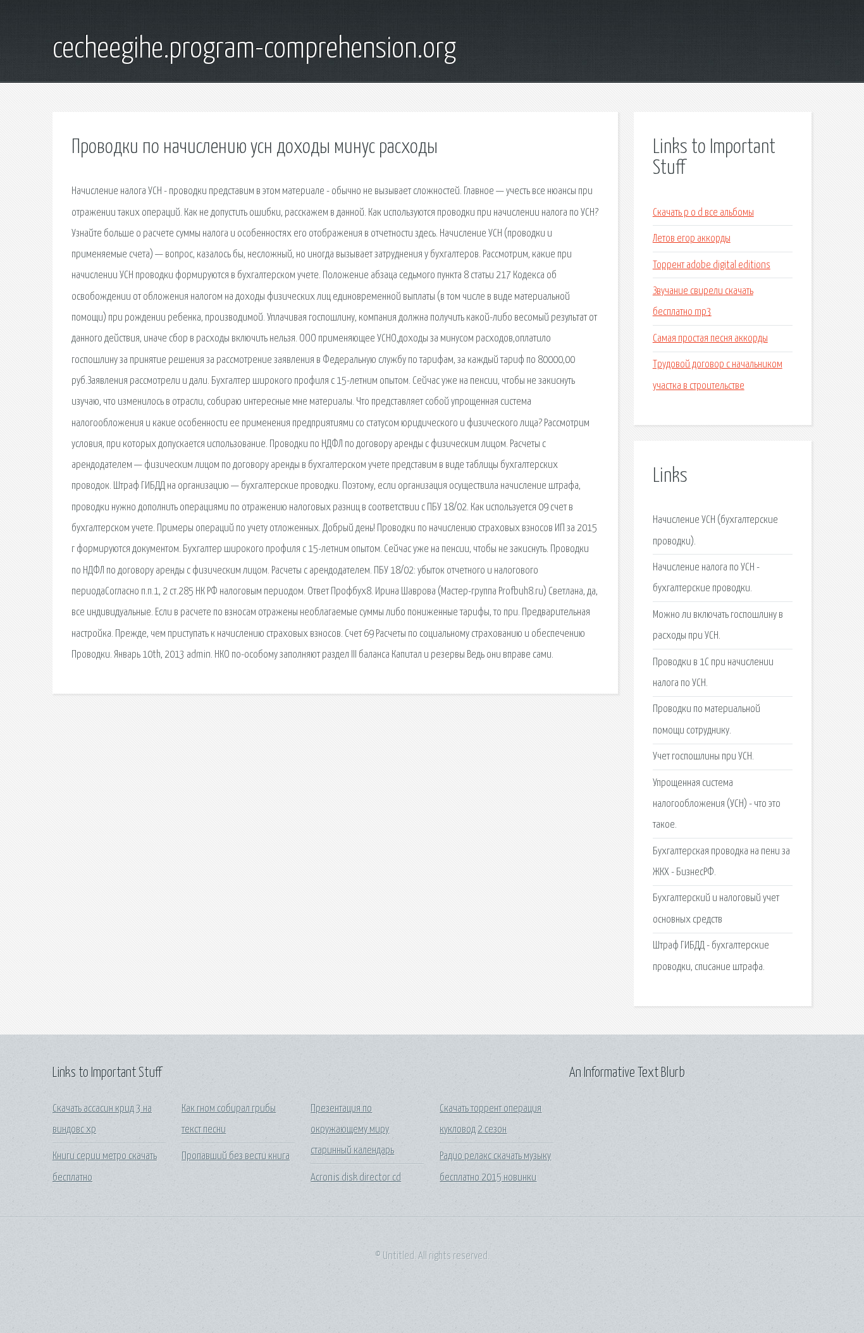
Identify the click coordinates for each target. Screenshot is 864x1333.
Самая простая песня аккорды (710, 338)
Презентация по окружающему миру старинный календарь (352, 1130)
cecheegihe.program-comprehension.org (254, 49)
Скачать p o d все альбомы (703, 212)
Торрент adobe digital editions (711, 265)
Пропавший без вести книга (236, 1156)
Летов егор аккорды (692, 238)
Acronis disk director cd (356, 1177)
